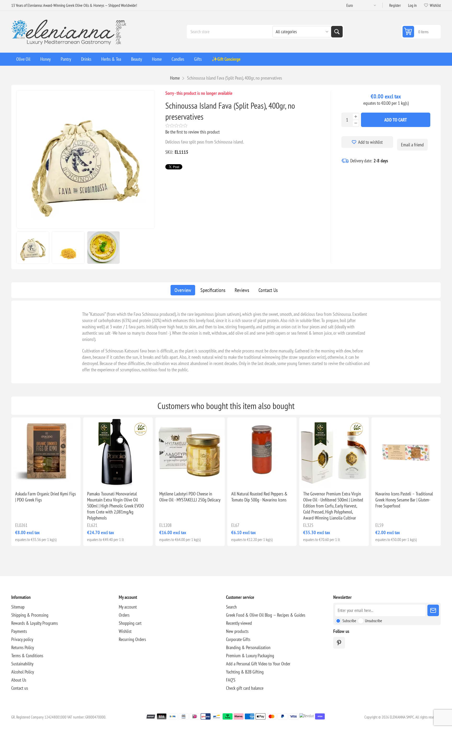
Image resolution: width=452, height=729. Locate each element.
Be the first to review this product (192, 132)
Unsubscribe (373, 620)
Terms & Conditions (27, 656)
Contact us (19, 688)
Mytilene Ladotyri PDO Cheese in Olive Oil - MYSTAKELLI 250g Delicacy (190, 497)
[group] (46, 452)
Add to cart (395, 120)
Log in (412, 5)
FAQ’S (230, 680)
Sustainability (22, 664)
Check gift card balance (244, 688)
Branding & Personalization (248, 647)
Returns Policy (22, 647)
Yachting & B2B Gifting (245, 672)
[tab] (183, 290)
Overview (182, 290)
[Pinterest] (339, 643)
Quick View (34, 478)
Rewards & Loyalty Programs (34, 623)
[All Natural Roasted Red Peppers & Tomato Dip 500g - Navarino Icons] (262, 452)
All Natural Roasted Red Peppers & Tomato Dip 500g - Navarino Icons (259, 497)
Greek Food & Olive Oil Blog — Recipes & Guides (265, 615)
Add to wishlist (370, 142)
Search (337, 31)
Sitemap (18, 607)
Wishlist (125, 631)
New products (237, 631)
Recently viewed (239, 623)
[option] (32, 247)
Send (433, 610)
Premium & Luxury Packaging (250, 656)
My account (128, 607)
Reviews (242, 290)
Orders (124, 615)
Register (395, 5)
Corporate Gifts (238, 639)
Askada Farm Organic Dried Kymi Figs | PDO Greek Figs (45, 497)
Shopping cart (130, 623)
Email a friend (412, 145)
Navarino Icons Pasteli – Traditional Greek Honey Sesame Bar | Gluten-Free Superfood (404, 500)
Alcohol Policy (22, 672)
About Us (18, 680)
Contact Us (268, 290)
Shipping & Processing (29, 615)
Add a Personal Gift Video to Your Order (258, 664)
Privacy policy (22, 639)
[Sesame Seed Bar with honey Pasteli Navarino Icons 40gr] (406, 452)
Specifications (212, 290)
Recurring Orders (132, 639)
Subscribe (349, 620)
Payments (19, 631)
